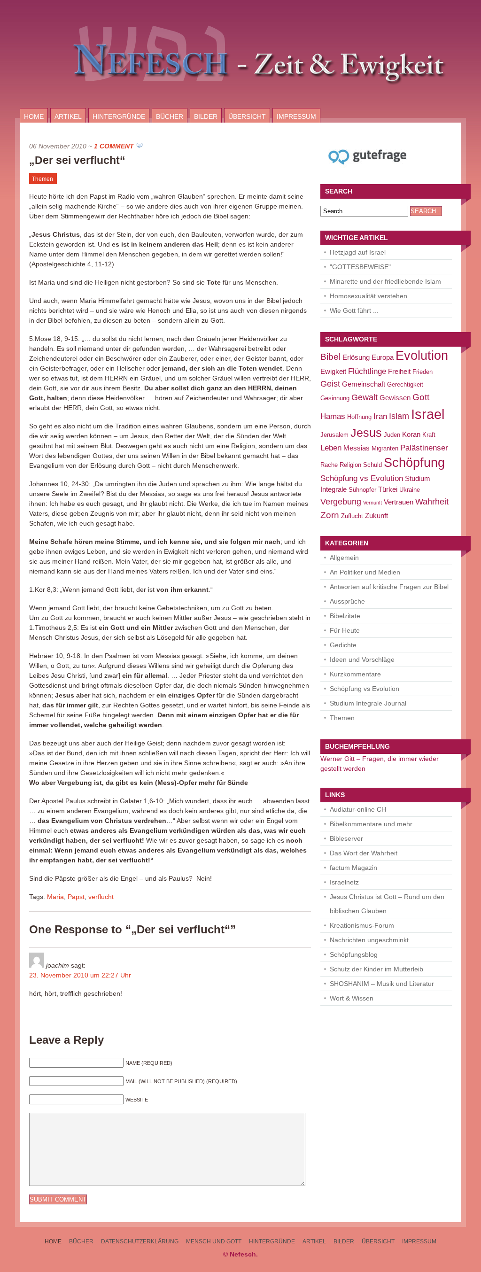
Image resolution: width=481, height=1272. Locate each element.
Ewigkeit (333, 371)
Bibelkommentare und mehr (371, 824)
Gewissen (395, 398)
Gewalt (364, 397)
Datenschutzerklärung (139, 1241)
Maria (55, 896)
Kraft (428, 434)
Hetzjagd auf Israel (358, 252)
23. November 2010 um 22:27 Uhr (80, 975)
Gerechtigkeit (405, 384)
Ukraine (409, 489)
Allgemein (344, 557)
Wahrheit (432, 501)
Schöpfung (414, 463)
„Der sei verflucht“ (77, 160)
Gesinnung (334, 398)
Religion (350, 464)
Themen (42, 179)
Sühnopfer (362, 489)
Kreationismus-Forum (362, 925)
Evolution (422, 356)
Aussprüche (347, 601)
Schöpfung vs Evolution (361, 478)
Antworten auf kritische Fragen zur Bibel (389, 586)
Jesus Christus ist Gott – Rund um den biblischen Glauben (387, 904)
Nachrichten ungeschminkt (369, 940)
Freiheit (399, 371)
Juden (392, 434)
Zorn (329, 515)
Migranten (385, 448)
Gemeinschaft (363, 384)
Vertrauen (398, 502)
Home (34, 116)
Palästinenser (424, 447)
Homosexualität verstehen (368, 296)
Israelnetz (344, 882)
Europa (383, 357)
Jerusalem (334, 434)
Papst (76, 896)
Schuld (372, 464)
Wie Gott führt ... (354, 310)
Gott (420, 397)
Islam (399, 416)
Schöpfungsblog (354, 954)
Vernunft (372, 502)
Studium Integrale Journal (368, 703)
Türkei (387, 489)
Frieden (422, 371)
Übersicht (247, 116)
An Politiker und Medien (365, 572)
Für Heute (345, 630)
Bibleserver (346, 838)
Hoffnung (359, 416)
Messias (356, 448)
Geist (330, 383)
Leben (330, 447)
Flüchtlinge (367, 371)
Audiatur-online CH (358, 809)
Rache (329, 464)
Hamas (332, 416)
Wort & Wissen (351, 998)
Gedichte (343, 645)
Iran (380, 416)
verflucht (101, 896)
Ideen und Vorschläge (362, 659)
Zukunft (376, 516)
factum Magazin (353, 867)
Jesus (366, 433)
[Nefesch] (240, 105)
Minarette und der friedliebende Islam (385, 281)
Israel (427, 414)
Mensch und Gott (213, 1241)
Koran (411, 434)
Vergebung (340, 501)
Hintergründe (119, 116)
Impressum (296, 116)
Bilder (205, 116)
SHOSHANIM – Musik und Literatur (382, 983)
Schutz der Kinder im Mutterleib (376, 969)
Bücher (169, 116)
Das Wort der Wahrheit (363, 853)
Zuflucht (352, 516)
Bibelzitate (345, 616)
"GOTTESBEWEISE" (360, 267)
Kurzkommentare (355, 674)
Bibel (330, 356)
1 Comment (114, 146)
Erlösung (356, 357)
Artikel (68, 116)
